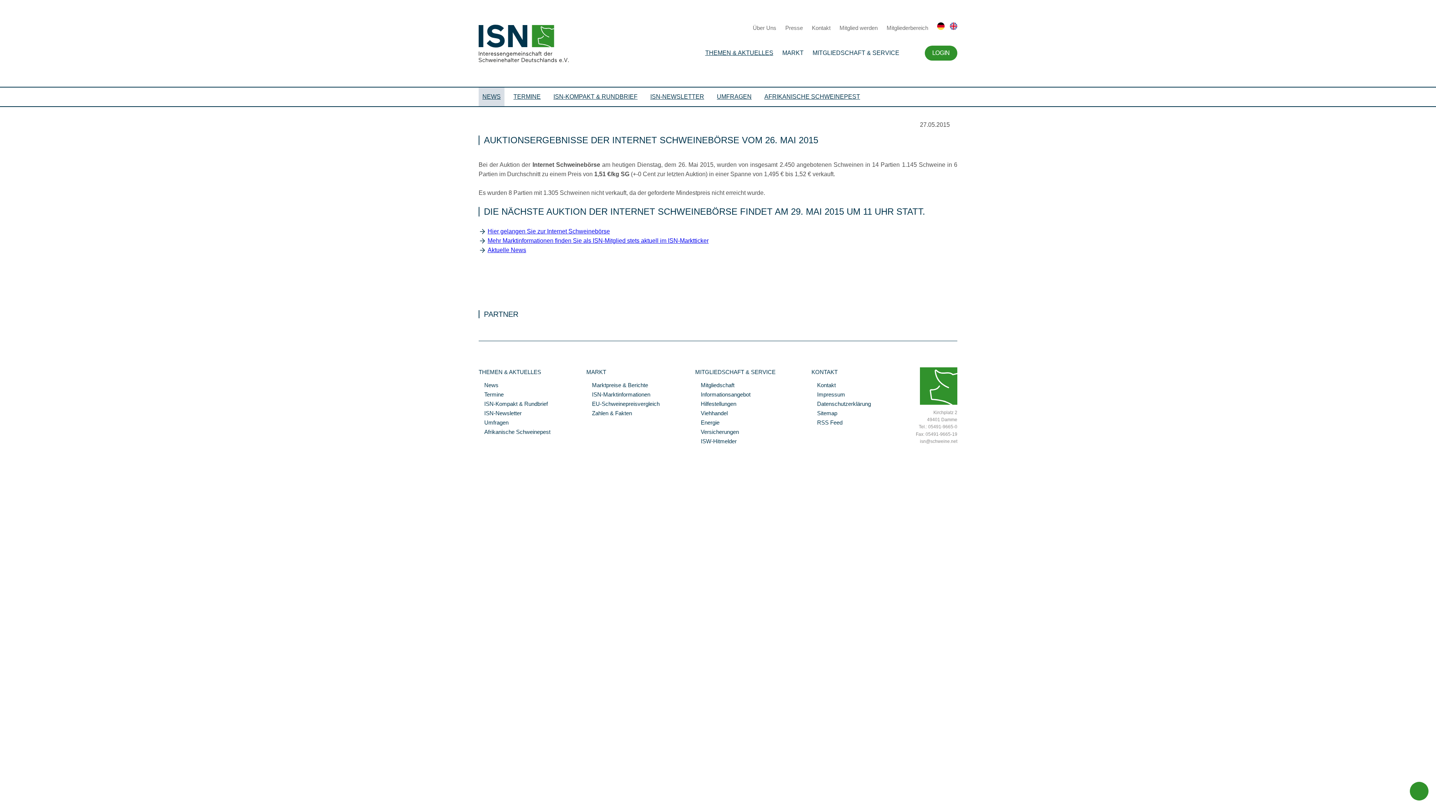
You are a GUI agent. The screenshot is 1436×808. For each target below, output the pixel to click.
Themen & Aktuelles (739, 53)
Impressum (828, 395)
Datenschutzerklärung (841, 404)
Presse (794, 28)
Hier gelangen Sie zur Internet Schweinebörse (549, 231)
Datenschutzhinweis (23, 636)
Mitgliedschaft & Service (856, 53)
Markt (793, 53)
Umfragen (734, 97)
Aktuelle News (507, 250)
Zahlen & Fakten (609, 413)
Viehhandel (711, 413)
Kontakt (821, 28)
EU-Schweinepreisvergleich (623, 404)
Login (941, 53)
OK (3, 647)
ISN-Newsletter (677, 97)
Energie (707, 423)
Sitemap (824, 413)
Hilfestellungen (715, 404)
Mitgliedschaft (714, 385)
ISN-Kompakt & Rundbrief (595, 97)
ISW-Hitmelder (716, 442)
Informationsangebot (723, 395)
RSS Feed (827, 423)
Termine (527, 97)
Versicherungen (717, 432)
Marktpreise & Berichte (617, 385)
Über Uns (764, 28)
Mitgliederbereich (907, 28)
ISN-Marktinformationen (618, 395)
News (491, 97)
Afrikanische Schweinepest (812, 97)
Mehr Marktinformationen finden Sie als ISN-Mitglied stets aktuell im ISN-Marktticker (598, 241)
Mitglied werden (859, 28)
